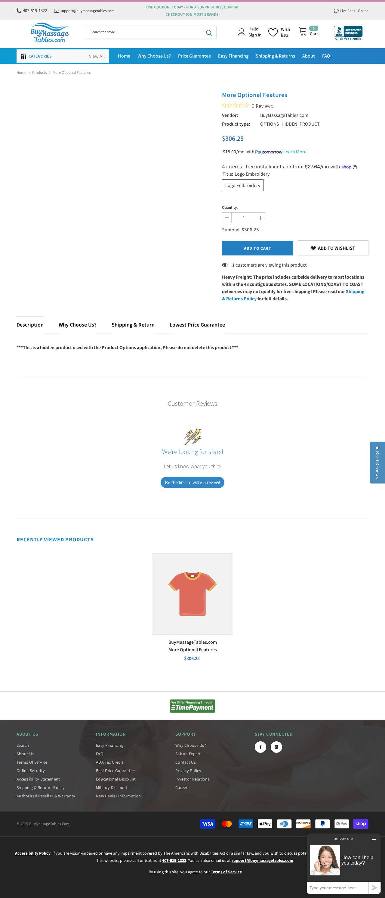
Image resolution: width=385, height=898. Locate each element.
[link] (333, 247)
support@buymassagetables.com (87, 11)
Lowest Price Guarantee (197, 325)
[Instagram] (276, 747)
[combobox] (143, 32)
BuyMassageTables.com (284, 115)
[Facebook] (260, 747)
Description (30, 325)
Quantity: (230, 207)
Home (21, 72)
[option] (192, 610)
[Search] (151, 32)
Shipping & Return (133, 325)
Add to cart (257, 249)
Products (39, 72)
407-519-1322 (35, 11)
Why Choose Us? (78, 325)
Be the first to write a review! (192, 482)
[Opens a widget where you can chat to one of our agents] (344, 863)
